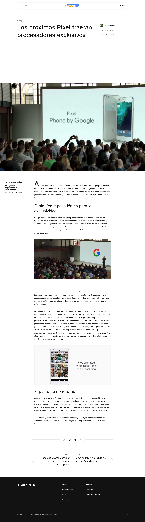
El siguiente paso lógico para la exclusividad (12, 188)
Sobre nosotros (67, 489)
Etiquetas (89, 489)
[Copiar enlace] (80, 439)
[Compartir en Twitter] (64, 439)
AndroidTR (26, 485)
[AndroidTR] (72, 5)
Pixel (101, 38)
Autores (89, 484)
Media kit (65, 494)
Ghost (55, 514)
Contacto (65, 499)
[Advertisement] (72, 67)
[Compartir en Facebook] (69, 439)
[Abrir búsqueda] (125, 485)
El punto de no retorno (13, 192)
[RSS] (127, 514)
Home (64, 484)
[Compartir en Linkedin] (75, 439)
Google (20, 21)
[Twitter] (122, 514)
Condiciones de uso (93, 494)
